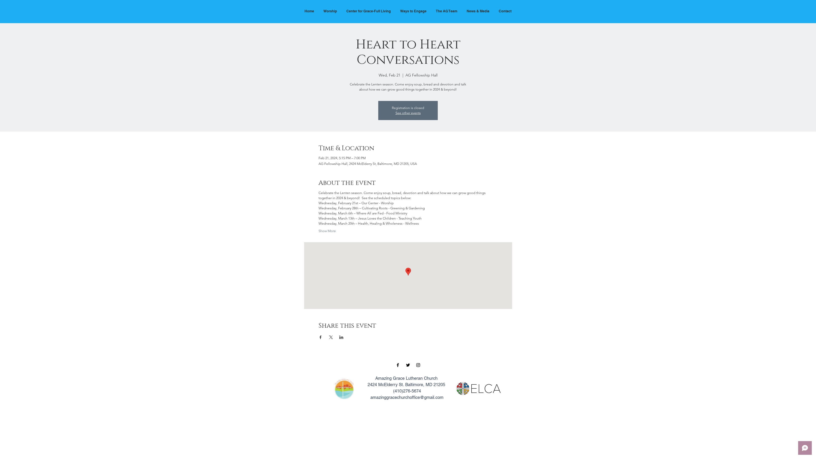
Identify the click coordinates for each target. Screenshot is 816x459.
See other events (408, 113)
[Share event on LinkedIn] (341, 337)
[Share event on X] (331, 337)
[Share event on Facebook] (321, 337)
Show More (327, 231)
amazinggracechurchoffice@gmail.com (406, 397)
